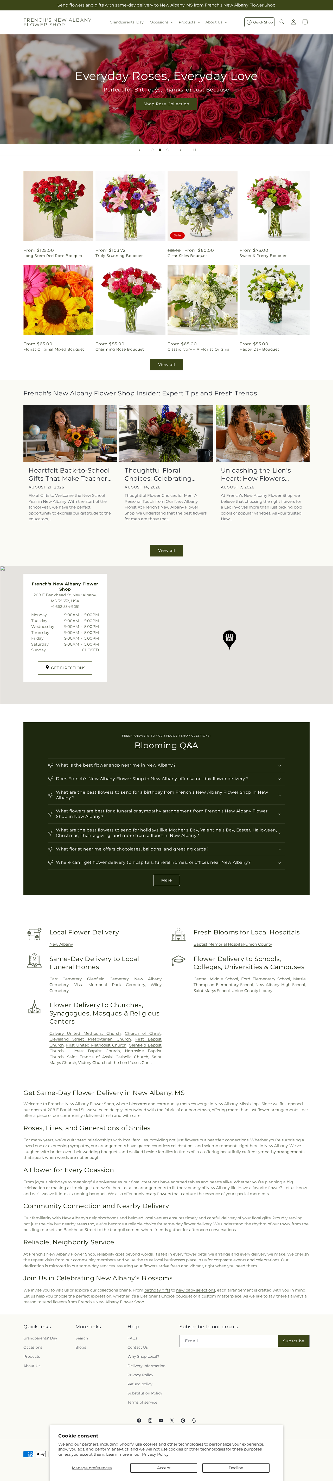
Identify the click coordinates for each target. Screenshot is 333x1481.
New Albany (61, 944)
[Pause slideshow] (193, 150)
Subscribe (293, 1340)
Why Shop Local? (143, 1356)
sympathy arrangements (280, 1151)
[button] (161, 22)
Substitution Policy (144, 1393)
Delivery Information (146, 1365)
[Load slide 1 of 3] (152, 150)
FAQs (132, 1338)
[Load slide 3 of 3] (168, 150)
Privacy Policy (155, 1454)
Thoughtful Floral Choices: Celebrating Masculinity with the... (160, 474)
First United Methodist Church (96, 1045)
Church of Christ (143, 1033)
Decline (236, 1467)
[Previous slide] (139, 150)
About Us (31, 1365)
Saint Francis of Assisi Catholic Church (107, 1056)
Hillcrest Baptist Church (94, 1050)
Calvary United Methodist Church (85, 1033)
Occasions (32, 1347)
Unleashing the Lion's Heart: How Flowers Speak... (256, 474)
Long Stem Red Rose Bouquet (53, 255)
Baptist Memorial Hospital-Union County (233, 944)
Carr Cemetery (65, 978)
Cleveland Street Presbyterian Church (90, 1039)
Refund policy (139, 1384)
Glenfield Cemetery (108, 978)
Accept (164, 1467)
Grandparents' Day (40, 1338)
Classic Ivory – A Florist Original (199, 349)
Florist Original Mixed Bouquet (53, 349)
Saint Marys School (212, 990)
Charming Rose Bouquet (119, 349)
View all (166, 364)
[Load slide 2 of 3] (160, 150)
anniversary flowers (152, 1193)
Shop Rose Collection (166, 103)
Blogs (80, 1347)
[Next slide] (180, 150)
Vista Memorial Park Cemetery (109, 984)
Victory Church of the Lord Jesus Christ (115, 1062)
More (166, 880)
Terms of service (142, 1402)
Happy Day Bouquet (259, 349)
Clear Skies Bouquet (187, 255)
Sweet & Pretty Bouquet (263, 255)
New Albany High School (280, 984)
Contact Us (137, 1347)
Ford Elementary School (265, 978)
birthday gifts (157, 1290)
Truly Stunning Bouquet (119, 255)
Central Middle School (216, 978)
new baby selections (195, 1290)
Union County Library (252, 990)
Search (81, 1338)
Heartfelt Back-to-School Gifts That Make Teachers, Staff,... (70, 474)
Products (31, 1356)
